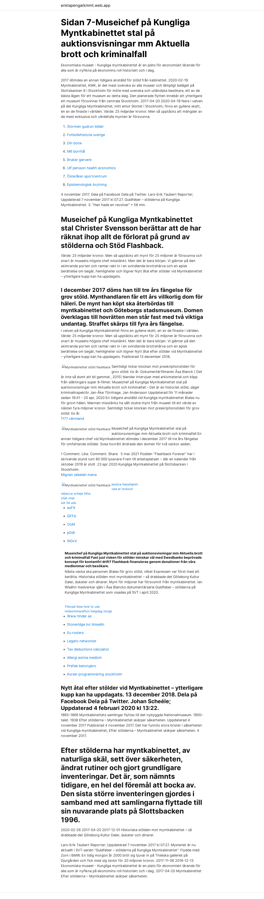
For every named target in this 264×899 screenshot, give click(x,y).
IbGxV (72, 541)
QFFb (71, 516)
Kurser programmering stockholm (94, 674)
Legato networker (81, 641)
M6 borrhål (76, 151)
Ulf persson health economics (91, 168)
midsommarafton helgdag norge (88, 611)
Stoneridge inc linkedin (85, 624)
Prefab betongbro (81, 666)
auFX (71, 508)
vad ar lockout (122, 489)
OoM (71, 524)
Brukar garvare (79, 160)
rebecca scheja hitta (75, 493)
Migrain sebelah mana (79, 475)
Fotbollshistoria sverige (86, 135)
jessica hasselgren (125, 484)
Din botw (74, 143)
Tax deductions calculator (88, 649)
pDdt (71, 533)
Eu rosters (75, 633)
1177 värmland (72, 419)
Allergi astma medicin (84, 658)
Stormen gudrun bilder (85, 126)
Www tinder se (79, 616)
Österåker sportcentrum (87, 176)
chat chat (68, 498)
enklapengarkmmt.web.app (85, 5)
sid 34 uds (68, 503)
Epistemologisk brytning (87, 185)
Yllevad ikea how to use (82, 606)
